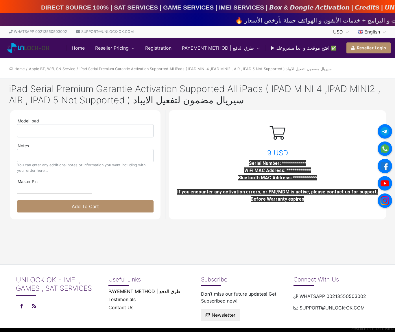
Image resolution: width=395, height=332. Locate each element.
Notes (23, 145)
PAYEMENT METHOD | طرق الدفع (218, 48)
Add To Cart (85, 206)
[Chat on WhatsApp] (385, 148)
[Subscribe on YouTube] (385, 183)
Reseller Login (371, 47)
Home (78, 48)
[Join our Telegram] (385, 131)
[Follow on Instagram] (385, 200)
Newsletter (222, 315)
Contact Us (120, 307)
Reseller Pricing (112, 48)
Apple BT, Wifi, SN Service (52, 69)
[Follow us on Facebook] (385, 166)
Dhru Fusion (383, 329)
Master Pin (28, 181)
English (372, 32)
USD (338, 32)
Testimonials (122, 299)
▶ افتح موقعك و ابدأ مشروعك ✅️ (303, 48)
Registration (158, 48)
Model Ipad (28, 120)
